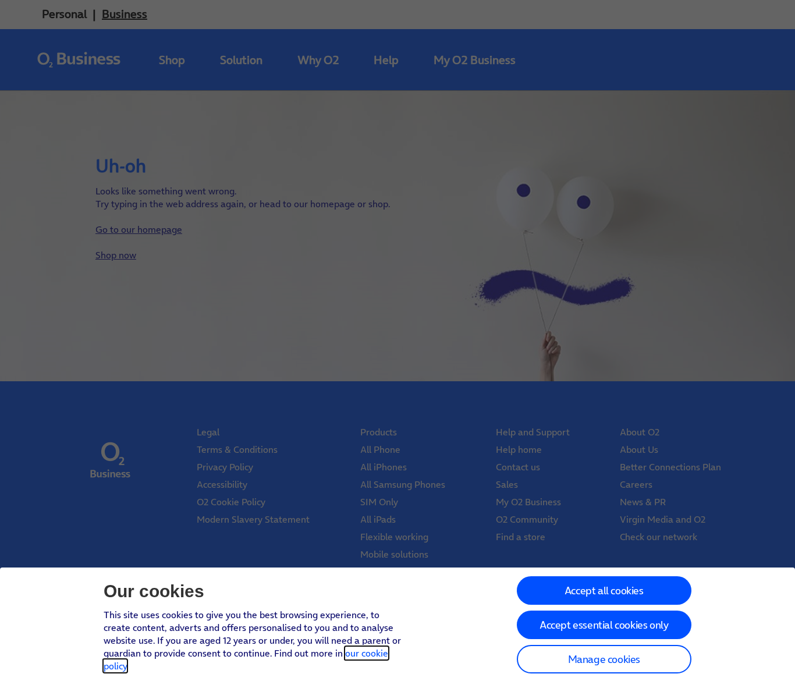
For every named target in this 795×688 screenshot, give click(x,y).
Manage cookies (604, 659)
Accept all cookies (604, 590)
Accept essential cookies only (604, 625)
